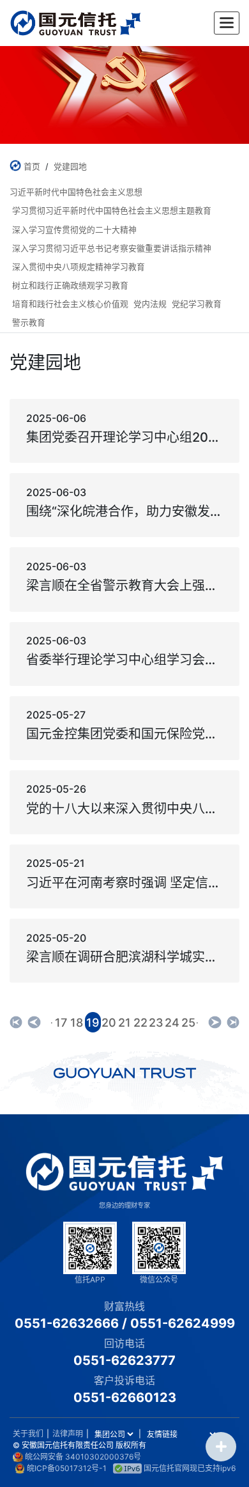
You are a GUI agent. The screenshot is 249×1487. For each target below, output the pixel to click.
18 (76, 1022)
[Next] (214, 1022)
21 (124, 1022)
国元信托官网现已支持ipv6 (190, 1468)
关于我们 (28, 1433)
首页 (32, 166)
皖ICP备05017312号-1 (67, 1468)
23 (156, 1022)
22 (140, 1022)
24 (172, 1022)
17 (61, 1022)
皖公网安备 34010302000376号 (83, 1456)
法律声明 (67, 1433)
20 (109, 1022)
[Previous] (16, 1022)
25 (188, 1022)
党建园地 (70, 166)
